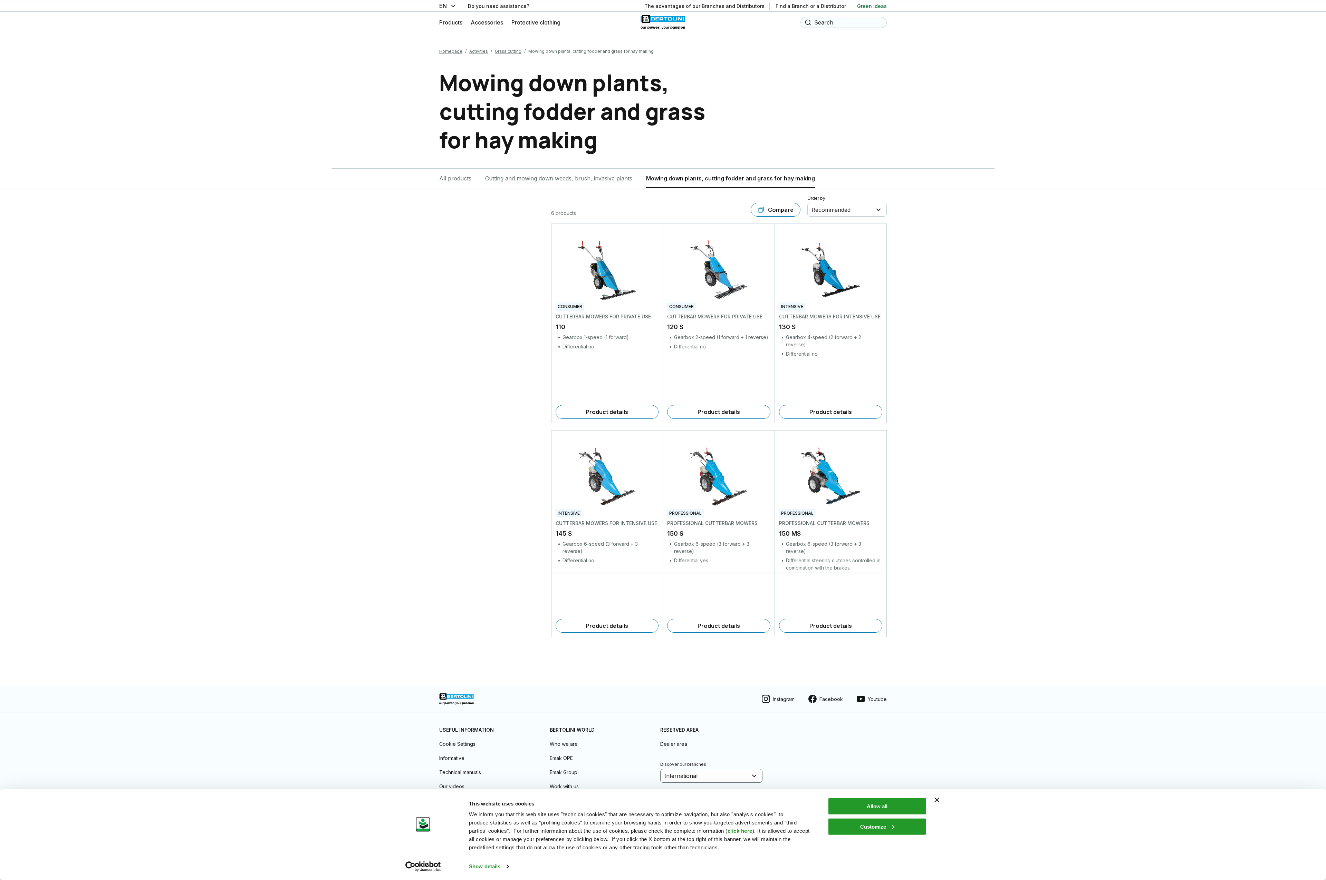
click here (740, 831)
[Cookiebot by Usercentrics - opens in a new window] (423, 866)
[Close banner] (936, 800)
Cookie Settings (457, 744)
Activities (478, 51)
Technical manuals (460, 772)
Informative (451, 758)
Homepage (450, 51)
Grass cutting (508, 51)
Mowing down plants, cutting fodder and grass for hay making (730, 178)
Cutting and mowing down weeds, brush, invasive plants (558, 178)
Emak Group (563, 772)
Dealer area (673, 744)
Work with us (564, 786)
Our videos (451, 786)
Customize (873, 826)
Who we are (564, 744)
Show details (484, 866)
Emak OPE (561, 758)
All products (455, 178)
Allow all (877, 806)
